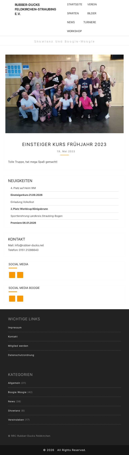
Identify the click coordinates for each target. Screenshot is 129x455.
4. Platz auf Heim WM (23, 188)
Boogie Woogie (17, 392)
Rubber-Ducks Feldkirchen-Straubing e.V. (35, 6)
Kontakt (13, 336)
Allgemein (14, 382)
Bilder (91, 13)
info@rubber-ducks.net (29, 245)
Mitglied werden (18, 345)
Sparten (73, 13)
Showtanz (14, 410)
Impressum (15, 327)
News (71, 22)
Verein (92, 4)
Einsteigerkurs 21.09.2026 (26, 195)
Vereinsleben (16, 419)
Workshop (74, 31)
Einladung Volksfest (22, 202)
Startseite (74, 4)
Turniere (89, 22)
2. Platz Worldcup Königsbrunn (29, 208)
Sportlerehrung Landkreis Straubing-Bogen (36, 216)
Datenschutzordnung (21, 355)
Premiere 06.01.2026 (23, 222)
